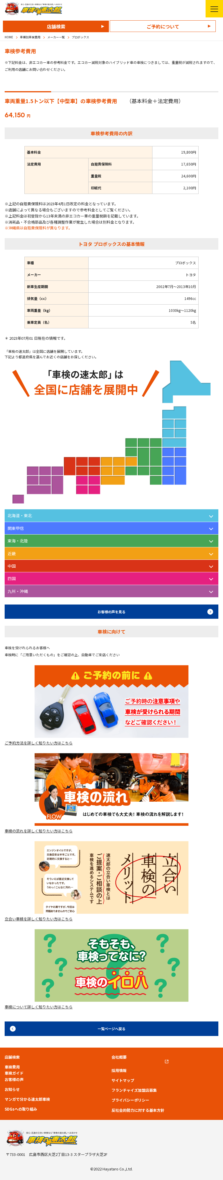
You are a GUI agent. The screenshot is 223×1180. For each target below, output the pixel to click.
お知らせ (12, 1089)
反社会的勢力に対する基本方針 (138, 1110)
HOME (9, 37)
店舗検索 (56, 26)
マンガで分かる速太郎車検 (27, 1099)
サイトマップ (123, 1080)
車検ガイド (14, 1073)
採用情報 (119, 1070)
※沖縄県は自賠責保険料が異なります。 (38, 228)
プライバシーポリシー (130, 1100)
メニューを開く (214, 8)
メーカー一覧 (56, 37)
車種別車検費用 (30, 37)
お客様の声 (14, 1079)
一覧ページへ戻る (111, 1028)
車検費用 (12, 1067)
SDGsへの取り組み (21, 1109)
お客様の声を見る (111, 611)
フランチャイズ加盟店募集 (134, 1090)
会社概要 (119, 1057)
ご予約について (163, 26)
